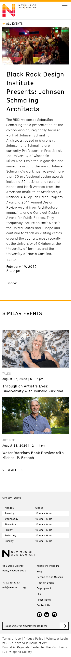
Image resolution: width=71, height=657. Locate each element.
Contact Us (43, 605)
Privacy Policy (33, 638)
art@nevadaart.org (14, 587)
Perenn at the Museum (50, 577)
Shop (40, 571)
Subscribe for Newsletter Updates (27, 625)
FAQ (39, 594)
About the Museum (48, 565)
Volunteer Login (57, 638)
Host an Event (45, 582)
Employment (44, 588)
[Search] (64, 7)
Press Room (44, 599)
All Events (14, 23)
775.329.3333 (11, 582)
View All (9, 470)
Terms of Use (11, 638)
